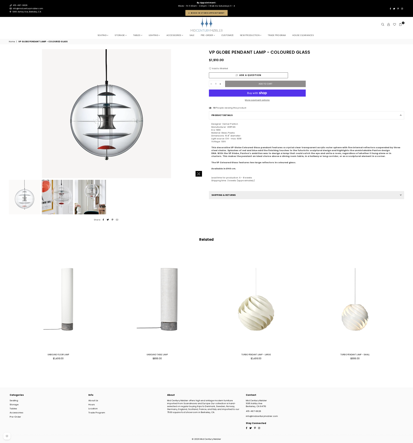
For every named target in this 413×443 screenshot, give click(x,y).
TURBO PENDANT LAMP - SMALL (355, 354)
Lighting (154, 35)
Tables (137, 35)
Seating (102, 35)
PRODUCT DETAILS (222, 115)
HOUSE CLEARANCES (303, 35)
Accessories (174, 35)
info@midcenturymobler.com (28, 8)
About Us (93, 400)
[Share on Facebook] (103, 219)
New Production (250, 35)
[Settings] (389, 24)
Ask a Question (250, 75)
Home (12, 41)
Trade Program (96, 412)
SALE (192, 35)
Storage (120, 35)
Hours (91, 404)
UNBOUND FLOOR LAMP (58, 354)
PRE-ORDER (207, 35)
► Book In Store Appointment (206, 13)
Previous (12, 114)
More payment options (257, 100)
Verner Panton (230, 123)
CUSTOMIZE (227, 35)
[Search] (383, 24)
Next (201, 114)
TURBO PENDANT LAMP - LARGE (256, 354)
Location (93, 408)
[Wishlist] (395, 24)
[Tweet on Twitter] (108, 219)
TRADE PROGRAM (277, 35)
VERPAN (231, 127)
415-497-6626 (253, 411)
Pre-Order (15, 416)
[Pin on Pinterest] (112, 219)
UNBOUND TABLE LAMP (157, 354)
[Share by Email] (117, 219)
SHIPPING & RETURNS (224, 195)
